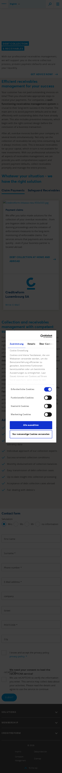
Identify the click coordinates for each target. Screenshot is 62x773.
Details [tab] (31, 343)
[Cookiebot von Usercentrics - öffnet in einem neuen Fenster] (41, 336)
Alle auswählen (31, 425)
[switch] (48, 398)
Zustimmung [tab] (17, 343)
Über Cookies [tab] (46, 343)
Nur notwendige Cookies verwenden (31, 434)
